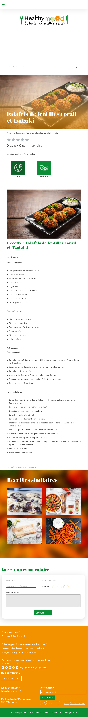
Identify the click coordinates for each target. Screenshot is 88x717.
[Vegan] (18, 167)
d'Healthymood (17, 636)
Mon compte (24, 699)
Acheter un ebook (11, 678)
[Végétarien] (44, 167)
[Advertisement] (44, 47)
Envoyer (40, 612)
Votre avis (45, 586)
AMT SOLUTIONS (52, 712)
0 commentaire (30, 146)
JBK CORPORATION (32, 712)
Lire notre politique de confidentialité (74, 704)
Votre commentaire (12, 592)
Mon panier (12, 702)
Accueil (10, 133)
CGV (3, 702)
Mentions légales (9, 699)
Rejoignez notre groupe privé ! (33, 667)
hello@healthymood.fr (11, 691)
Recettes (19, 133)
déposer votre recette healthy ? (29, 648)
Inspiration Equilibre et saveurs (21, 467)
